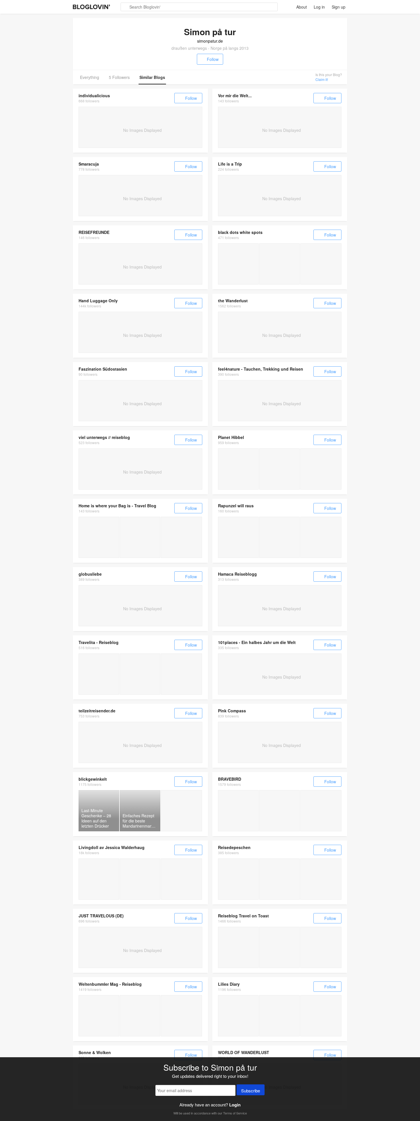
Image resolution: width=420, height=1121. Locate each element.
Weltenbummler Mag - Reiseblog (110, 984)
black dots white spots (240, 232)
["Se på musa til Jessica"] (99, 879)
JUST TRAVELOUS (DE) (101, 916)
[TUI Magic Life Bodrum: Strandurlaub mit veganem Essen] (279, 947)
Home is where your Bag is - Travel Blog (117, 505)
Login (235, 1105)
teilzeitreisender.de (97, 710)
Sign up (338, 7)
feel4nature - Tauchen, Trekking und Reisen (260, 369)
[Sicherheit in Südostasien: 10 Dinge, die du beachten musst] (99, 537)
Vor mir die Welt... (235, 95)
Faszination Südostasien (103, 369)
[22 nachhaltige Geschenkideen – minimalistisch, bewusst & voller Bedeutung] (279, 1015)
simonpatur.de (210, 41)
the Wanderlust (233, 300)
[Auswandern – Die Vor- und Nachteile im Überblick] (238, 810)
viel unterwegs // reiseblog (104, 437)
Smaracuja (89, 164)
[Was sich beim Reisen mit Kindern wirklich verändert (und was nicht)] (238, 537)
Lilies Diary (229, 984)
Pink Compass (232, 710)
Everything (89, 77)
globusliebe (90, 574)
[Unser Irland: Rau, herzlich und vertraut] (279, 537)
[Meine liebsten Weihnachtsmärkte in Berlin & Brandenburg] (181, 810)
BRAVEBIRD (229, 779)
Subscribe (250, 1091)
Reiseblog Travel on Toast (243, 916)
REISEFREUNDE (94, 232)
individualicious (94, 95)
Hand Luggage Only (98, 300)
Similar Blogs (152, 77)
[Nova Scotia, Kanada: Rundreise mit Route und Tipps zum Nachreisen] (238, 264)
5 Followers (119, 77)
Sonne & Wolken (95, 1052)
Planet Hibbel (231, 437)
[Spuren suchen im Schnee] (279, 879)
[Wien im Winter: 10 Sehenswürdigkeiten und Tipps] (238, 947)
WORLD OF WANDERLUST (243, 1052)
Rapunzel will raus (236, 505)
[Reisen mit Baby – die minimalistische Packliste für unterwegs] (320, 1015)
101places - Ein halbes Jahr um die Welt (257, 642)
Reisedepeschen (234, 847)
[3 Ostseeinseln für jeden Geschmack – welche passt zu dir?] (99, 674)
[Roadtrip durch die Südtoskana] (320, 879)
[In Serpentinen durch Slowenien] (238, 879)
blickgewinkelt (93, 779)
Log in (319, 7)
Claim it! (321, 79)
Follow (213, 59)
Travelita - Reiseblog (99, 642)
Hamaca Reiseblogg (237, 574)
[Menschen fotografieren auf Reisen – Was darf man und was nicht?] (279, 810)
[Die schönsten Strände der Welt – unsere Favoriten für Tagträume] (238, 1015)
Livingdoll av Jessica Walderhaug (112, 847)
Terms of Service (235, 1113)
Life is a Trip (230, 164)
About (301, 7)
